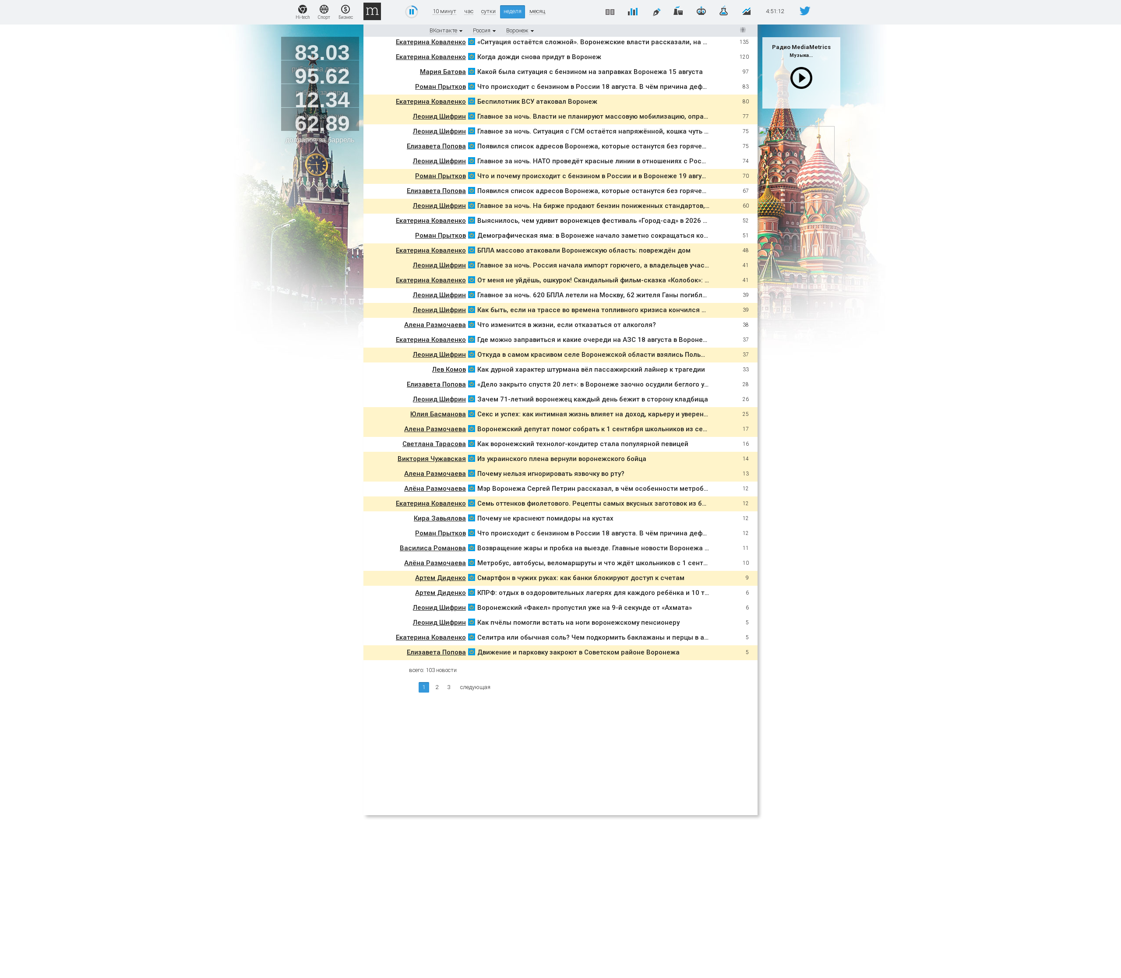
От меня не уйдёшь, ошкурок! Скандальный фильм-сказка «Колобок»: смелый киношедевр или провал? (645, 280)
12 (746, 488)
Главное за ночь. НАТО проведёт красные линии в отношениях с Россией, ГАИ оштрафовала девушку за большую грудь (672, 161)
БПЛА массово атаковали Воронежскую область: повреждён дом (584, 250)
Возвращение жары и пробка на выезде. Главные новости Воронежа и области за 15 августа (630, 548)
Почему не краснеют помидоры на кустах (545, 518)
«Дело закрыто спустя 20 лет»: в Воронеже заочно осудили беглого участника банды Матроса (633, 384)
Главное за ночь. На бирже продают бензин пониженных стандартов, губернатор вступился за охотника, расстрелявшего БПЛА (687, 206)
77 (746, 116)
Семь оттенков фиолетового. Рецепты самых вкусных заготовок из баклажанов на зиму (621, 503)
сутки (488, 11)
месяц (537, 11)
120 (744, 57)
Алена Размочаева (435, 325)
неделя (513, 11)
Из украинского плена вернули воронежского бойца (561, 459)
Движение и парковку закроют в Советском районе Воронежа (578, 652)
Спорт (324, 17)
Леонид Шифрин (439, 116)
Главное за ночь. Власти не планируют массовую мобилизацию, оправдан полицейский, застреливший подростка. (665, 116)
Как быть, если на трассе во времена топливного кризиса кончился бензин (601, 310)
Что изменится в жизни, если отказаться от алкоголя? (566, 325)
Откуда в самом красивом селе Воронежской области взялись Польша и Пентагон (612, 355)
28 (746, 384)
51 (746, 235)
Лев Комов (449, 369)
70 (746, 176)
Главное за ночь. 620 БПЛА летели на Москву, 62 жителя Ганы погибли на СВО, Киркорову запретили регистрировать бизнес (680, 295)
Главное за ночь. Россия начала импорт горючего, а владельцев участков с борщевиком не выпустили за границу (663, 265)
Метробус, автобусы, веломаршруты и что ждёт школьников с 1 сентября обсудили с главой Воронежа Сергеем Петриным (679, 563)
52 (746, 221)
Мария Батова (443, 72)
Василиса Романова (433, 548)
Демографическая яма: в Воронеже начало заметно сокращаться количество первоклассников (635, 235)
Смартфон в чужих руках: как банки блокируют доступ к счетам (580, 578)
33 (746, 369)
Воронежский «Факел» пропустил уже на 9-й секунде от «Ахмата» (584, 608)
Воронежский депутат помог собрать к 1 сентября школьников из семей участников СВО (623, 429)
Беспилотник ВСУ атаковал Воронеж (538, 102)
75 (746, 131)
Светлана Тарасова (434, 444)
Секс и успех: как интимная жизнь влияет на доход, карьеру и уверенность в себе (611, 414)
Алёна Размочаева (435, 489)
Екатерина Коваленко (431, 42)
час (468, 11)
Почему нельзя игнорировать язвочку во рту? (551, 474)
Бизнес (345, 17)
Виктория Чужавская (432, 459)
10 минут (444, 11)
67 (746, 191)
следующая (475, 687)
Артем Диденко (440, 578)
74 (746, 161)
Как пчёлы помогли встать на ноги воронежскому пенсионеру (578, 622)
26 (746, 399)
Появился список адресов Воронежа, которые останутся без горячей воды (600, 146)
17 (746, 429)
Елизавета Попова (436, 146)
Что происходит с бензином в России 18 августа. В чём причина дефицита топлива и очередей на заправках (656, 87)
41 (746, 265)
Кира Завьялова (440, 518)
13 (746, 474)
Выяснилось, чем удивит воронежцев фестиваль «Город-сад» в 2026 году (596, 221)
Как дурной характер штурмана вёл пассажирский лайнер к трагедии (591, 369)
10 (746, 563)
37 (746, 340)
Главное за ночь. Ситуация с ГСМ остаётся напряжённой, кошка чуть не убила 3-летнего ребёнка (636, 131)
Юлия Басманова (438, 414)
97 (746, 72)
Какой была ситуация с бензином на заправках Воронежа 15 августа (590, 72)
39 (746, 295)
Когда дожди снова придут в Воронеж (539, 57)
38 (746, 325)
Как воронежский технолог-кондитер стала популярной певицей (582, 444)
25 (746, 414)
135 (744, 42)
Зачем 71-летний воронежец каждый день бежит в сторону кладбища (592, 399)
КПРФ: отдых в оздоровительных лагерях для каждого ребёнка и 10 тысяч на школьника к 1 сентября (645, 593)
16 (746, 444)
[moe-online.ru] (471, 43)
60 (746, 206)
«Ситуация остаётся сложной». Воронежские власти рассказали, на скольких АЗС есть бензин (633, 42)
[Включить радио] (801, 78)
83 (746, 87)
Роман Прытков (440, 87)
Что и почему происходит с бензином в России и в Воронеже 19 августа (595, 176)
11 (746, 548)
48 (746, 250)
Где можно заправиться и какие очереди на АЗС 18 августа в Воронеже (594, 340)
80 (746, 102)
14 (746, 459)
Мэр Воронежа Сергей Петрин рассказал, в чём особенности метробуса (596, 489)
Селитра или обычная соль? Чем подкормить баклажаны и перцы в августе (600, 637)
